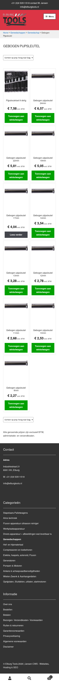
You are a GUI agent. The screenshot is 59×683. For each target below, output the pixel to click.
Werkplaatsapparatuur (14, 528)
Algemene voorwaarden (14, 641)
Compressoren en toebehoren (17, 549)
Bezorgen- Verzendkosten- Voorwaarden (23, 620)
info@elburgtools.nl (29, 6)
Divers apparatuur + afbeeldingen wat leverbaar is (27, 533)
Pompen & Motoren (12, 565)
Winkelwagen (45, 676)
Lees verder (16, 234)
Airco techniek (10, 518)
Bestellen (7, 609)
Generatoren (9, 560)
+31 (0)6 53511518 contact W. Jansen (29, 3)
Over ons (7, 604)
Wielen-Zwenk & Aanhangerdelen (19, 576)
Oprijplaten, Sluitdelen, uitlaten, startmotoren (24, 581)
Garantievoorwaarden (13, 630)
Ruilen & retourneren (13, 625)
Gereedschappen (18, 32)
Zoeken (29, 678)
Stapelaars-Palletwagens (15, 512)
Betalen (7, 614)
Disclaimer (8, 646)
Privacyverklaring (11, 636)
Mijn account (10, 678)
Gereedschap (33, 32)
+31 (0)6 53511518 (15, 476)
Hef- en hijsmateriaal (13, 544)
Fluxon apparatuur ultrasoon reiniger (21, 523)
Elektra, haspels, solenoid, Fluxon (19, 555)
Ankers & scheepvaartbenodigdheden (21, 571)
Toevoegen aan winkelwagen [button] (16, 118)
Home (5, 32)
